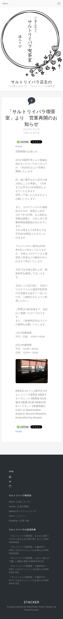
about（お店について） (20, 501)
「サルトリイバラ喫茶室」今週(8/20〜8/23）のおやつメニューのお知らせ (27, 567)
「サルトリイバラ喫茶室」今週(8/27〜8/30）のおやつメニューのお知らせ (27, 548)
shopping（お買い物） (20, 520)
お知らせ (28, 132)
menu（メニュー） (18, 515)
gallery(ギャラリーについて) (22, 511)
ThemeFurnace (31, 609)
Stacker (31, 602)
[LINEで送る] (23, 141)
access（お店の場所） (20, 506)
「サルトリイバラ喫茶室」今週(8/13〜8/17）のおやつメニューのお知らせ (27, 578)
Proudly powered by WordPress (22, 606)
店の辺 (36, 132)
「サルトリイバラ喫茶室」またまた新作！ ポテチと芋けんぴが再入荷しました (29, 537)
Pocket (18, 146)
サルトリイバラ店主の (31, 82)
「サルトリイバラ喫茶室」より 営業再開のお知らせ (31, 118)
